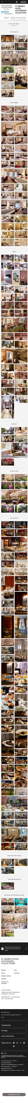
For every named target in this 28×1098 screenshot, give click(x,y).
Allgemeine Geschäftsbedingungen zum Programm (12, 1064)
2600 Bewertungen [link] (8, 13)
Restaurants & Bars (6, 975)
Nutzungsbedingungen (6, 1062)
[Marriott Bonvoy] (23, 2)
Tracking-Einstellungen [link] (6, 1060)
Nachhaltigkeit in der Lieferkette (8, 1070)
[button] (17, 2)
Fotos (15, 970)
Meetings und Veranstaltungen (18, 17)
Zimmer (3, 973)
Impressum (17, 973)
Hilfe (23, 1070)
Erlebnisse (3, 978)
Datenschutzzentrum (5, 1066)
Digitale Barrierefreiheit (6, 1068)
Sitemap (18, 1070)
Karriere (14, 1060)
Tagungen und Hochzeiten (4, 982)
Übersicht (3, 970)
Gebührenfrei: (10, 997)
